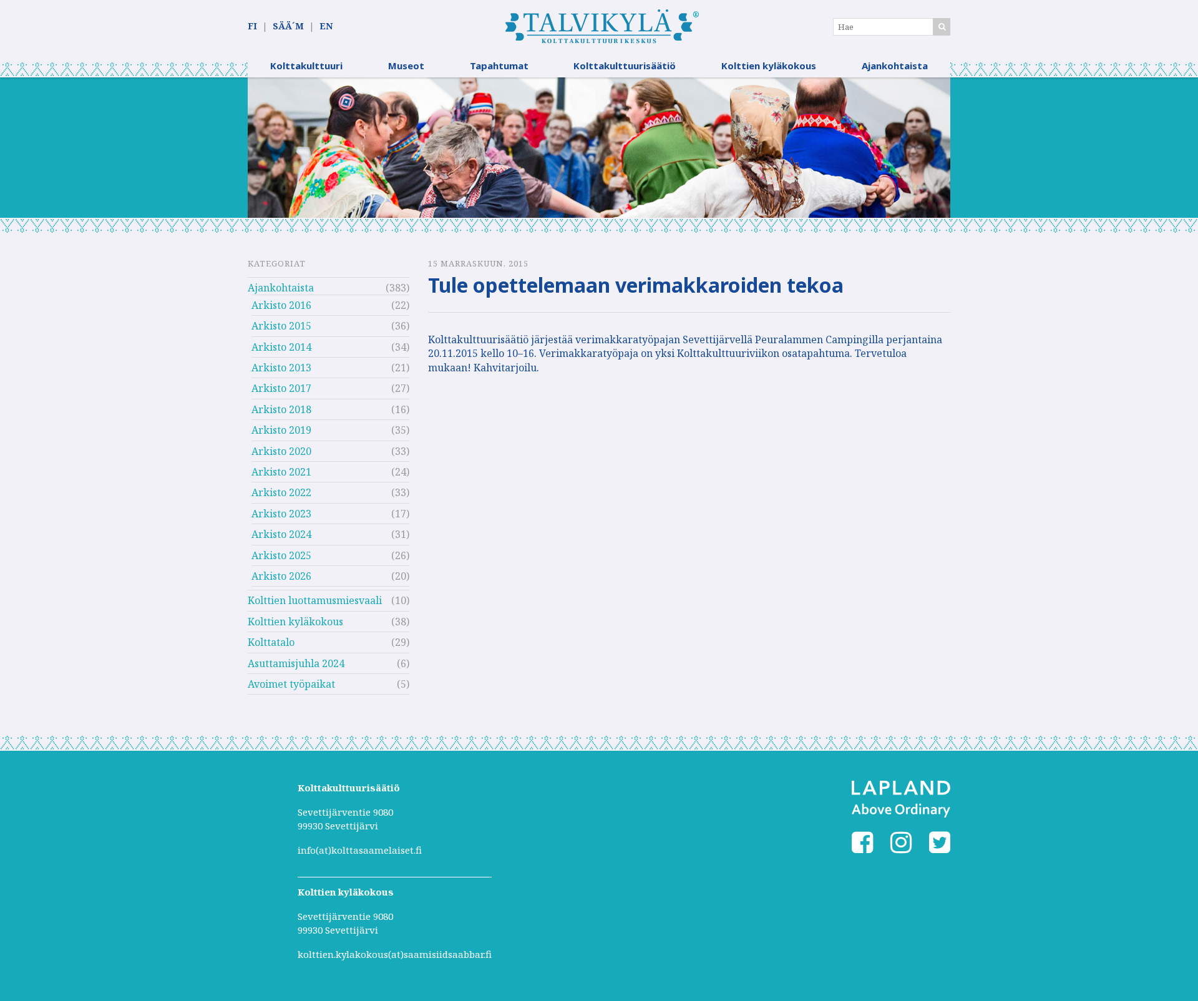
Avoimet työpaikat (291, 684)
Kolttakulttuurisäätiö (624, 65)
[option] (599, 147)
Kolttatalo (271, 642)
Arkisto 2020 (281, 451)
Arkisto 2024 (281, 534)
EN (326, 26)
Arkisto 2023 (281, 513)
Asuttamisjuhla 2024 (296, 663)
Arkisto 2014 (281, 347)
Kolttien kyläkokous (768, 65)
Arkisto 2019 (281, 430)
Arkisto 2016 (281, 305)
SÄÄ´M (288, 26)
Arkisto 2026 (281, 576)
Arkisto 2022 (281, 492)
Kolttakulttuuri (306, 65)
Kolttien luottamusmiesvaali (315, 600)
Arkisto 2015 (281, 326)
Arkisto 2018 (281, 409)
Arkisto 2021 (281, 472)
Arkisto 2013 (281, 367)
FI (252, 26)
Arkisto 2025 (281, 555)
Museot (406, 65)
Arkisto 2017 (281, 388)
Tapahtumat (499, 65)
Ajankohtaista (895, 65)
